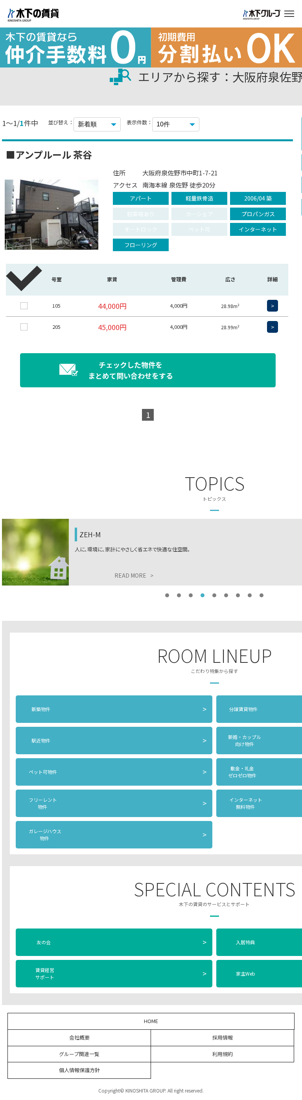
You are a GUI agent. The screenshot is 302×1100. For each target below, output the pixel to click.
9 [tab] (261, 595)
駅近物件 (118, 740)
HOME (151, 1021)
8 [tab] (250, 595)
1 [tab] (167, 595)
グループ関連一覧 (79, 1054)
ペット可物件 (117, 771)
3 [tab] (191, 595)
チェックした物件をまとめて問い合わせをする (130, 370)
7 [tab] (238, 595)
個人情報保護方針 (79, 1070)
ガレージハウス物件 (117, 834)
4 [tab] (202, 595)
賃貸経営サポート (120, 973)
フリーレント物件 (117, 803)
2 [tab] (179, 595)
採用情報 (222, 1037)
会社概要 (79, 1037)
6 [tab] (226, 595)
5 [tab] (214, 595)
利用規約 (222, 1054)
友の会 (120, 942)
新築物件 (118, 709)
